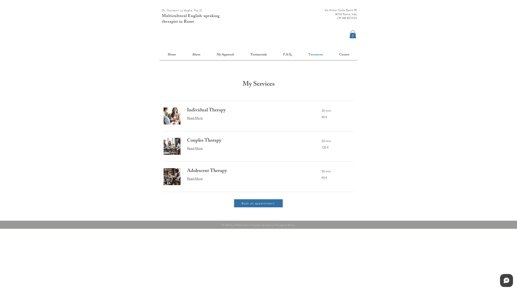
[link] (249, 111)
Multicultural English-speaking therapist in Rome (191, 19)
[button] (352, 34)
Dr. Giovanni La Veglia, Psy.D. (182, 10)
